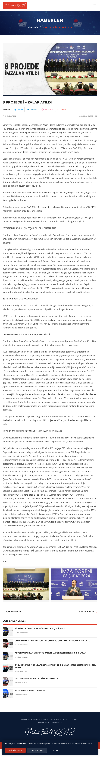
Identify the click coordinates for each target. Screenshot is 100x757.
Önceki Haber (88, 612)
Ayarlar (54, 750)
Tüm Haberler (12, 612)
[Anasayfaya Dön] (15, 5)
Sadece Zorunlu (36, 750)
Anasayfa (33, 27)
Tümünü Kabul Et (15, 750)
